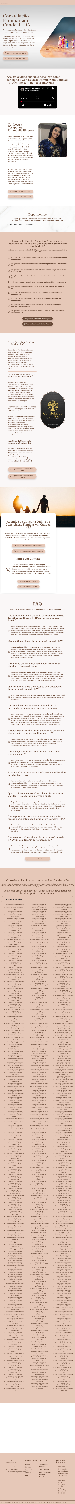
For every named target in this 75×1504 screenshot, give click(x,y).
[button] (72, 2)
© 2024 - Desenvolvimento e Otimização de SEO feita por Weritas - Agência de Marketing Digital (33, 1502)
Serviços (43, 1460)
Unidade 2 (61, 1480)
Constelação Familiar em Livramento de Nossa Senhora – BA (39, 1232)
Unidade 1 (61, 1467)
